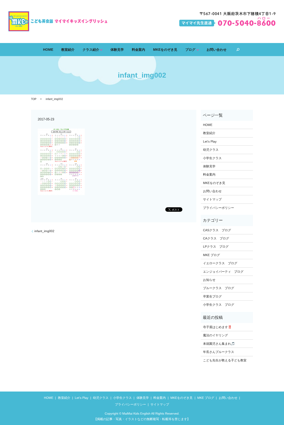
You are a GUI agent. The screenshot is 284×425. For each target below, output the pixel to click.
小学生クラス (212, 158)
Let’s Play (210, 141)
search (238, 49)
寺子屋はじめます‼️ (217, 327)
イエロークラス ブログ (220, 263)
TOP (33, 99)
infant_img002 (44, 231)
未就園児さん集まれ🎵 (219, 343)
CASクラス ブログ (217, 230)
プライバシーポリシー (218, 208)
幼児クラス (211, 149)
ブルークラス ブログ (218, 288)
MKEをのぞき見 (165, 49)
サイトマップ (212, 199)
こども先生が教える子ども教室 (225, 360)
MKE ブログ (211, 255)
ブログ (190, 49)
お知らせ (209, 280)
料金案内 (138, 49)
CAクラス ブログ (216, 238)
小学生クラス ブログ (218, 304)
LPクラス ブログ (216, 246)
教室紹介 (68, 49)
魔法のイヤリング (215, 335)
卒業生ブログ (212, 296)
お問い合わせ (217, 49)
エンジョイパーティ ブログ (223, 271)
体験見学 (117, 49)
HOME (48, 49)
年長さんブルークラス (218, 352)
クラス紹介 (91, 49)
